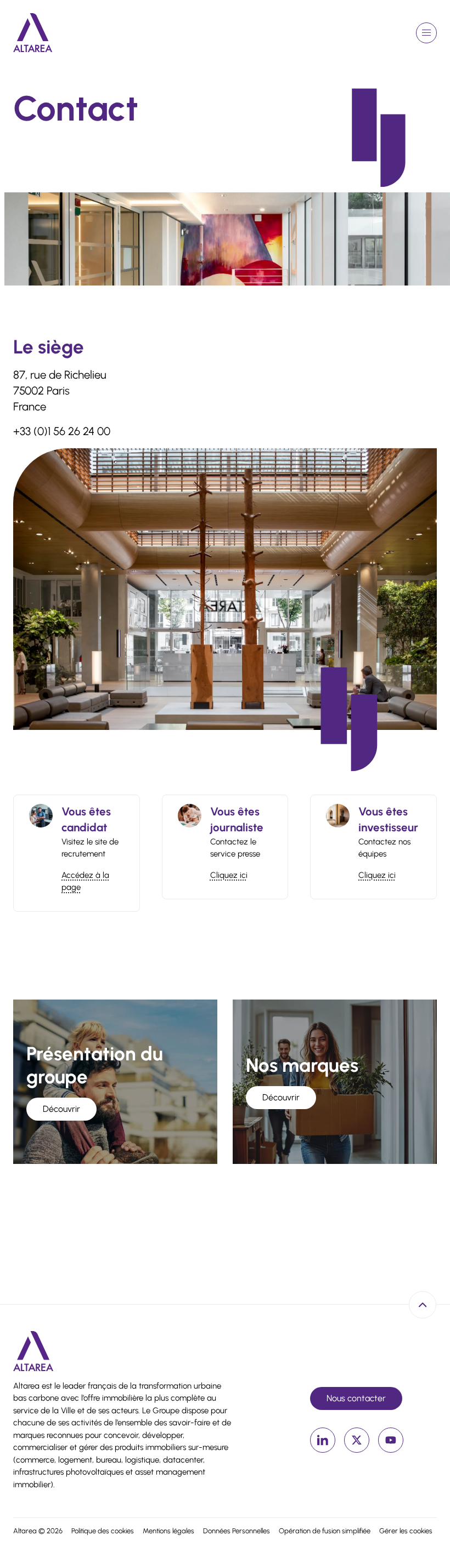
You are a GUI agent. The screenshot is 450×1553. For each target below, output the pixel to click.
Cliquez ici (229, 875)
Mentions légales (168, 1531)
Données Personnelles (236, 1531)
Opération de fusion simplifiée (324, 1531)
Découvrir (61, 1109)
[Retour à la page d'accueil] (33, 32)
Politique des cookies (102, 1531)
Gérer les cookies (405, 1531)
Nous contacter (356, 1398)
